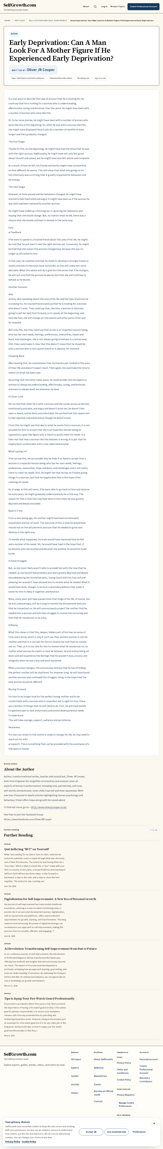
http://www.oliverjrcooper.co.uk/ (49, 807)
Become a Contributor (146, 1079)
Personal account (149, 1059)
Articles (20, 20)
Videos (74, 1093)
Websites (99, 1068)
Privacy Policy (124, 1063)
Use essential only (116, 1132)
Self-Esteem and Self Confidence (48, 20)
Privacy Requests (126, 1095)
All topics (76, 1059)
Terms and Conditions (123, 1071)
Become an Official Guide (103, 1093)
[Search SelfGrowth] (95, 6)
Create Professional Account (146, 1069)
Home (7, 20)
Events (97, 1084)
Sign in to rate (100, 78)
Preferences (139, 1132)
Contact (98, 1101)
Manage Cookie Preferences (126, 1104)
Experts (75, 1068)
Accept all (91, 1132)
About (86, 6)
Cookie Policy (124, 1079)
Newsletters (100, 1076)
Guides (74, 1076)
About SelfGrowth (103, 1059)
